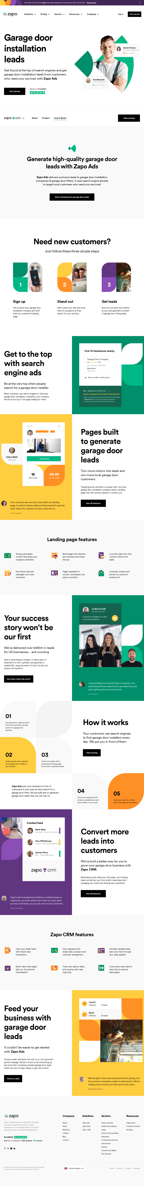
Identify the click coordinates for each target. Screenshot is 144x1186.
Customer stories (133, 1126)
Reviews (129, 1130)
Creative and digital (108, 1150)
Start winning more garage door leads (72, 197)
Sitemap (137, 1168)
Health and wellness (109, 1126)
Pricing (43, 14)
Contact (66, 1140)
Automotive (105, 1143)
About (35, 118)
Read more (91, 3)
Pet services (106, 1154)
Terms (111, 1168)
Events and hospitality (109, 1133)
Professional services (109, 1140)
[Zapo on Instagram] (11, 1148)
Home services (107, 1123)
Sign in (120, 14)
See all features (93, 503)
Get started (135, 14)
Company (91, 14)
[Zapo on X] (8, 1148)
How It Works (60, 118)
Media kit (66, 1130)
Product (46, 118)
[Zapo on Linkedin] (14, 1148)
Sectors (58, 14)
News (65, 1126)
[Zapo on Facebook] (5, 1148)
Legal (103, 1130)
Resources (74, 14)
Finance (104, 1147)
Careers (66, 1133)
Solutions (28, 14)
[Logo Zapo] (10, 14)
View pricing (129, 118)
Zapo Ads (86, 1123)
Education (105, 1137)
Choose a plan (13, 1078)
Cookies (128, 1168)
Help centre (130, 1123)
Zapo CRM (86, 1130)
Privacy (120, 1168)
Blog (64, 1137)
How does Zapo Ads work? (19, 679)
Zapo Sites (86, 1126)
